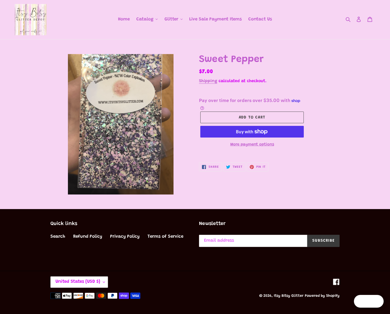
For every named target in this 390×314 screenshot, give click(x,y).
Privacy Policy (125, 237)
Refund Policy (87, 237)
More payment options (252, 145)
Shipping (208, 81)
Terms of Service (165, 237)
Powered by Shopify (322, 296)
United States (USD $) (77, 282)
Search (57, 237)
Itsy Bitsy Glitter (289, 296)
